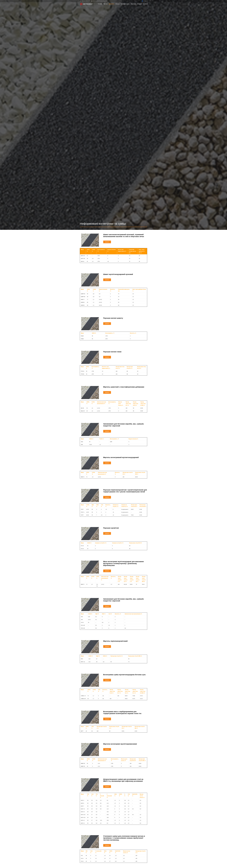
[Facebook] (142, 1)
